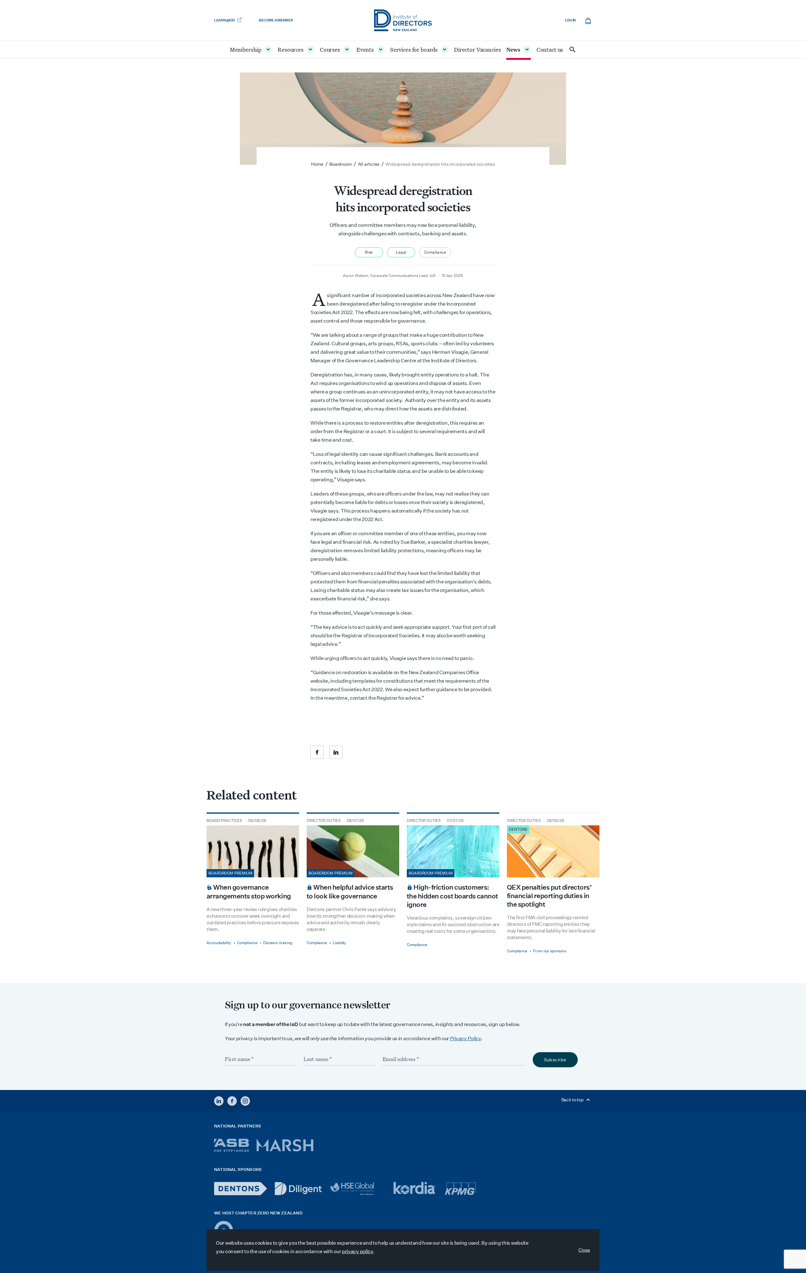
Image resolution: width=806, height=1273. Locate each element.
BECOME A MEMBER (276, 20)
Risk (369, 252)
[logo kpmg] (460, 1188)
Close (584, 1250)
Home (317, 164)
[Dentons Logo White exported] (240, 1188)
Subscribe (555, 1060)
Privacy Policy (465, 1038)
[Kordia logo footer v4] (415, 1188)
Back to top (572, 1100)
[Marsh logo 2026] (285, 1145)
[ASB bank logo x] (231, 1145)
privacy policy (357, 1251)
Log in (570, 20)
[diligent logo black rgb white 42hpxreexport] (298, 1188)
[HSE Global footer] (357, 1188)
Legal (401, 252)
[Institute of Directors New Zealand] (403, 20)
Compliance (435, 252)
